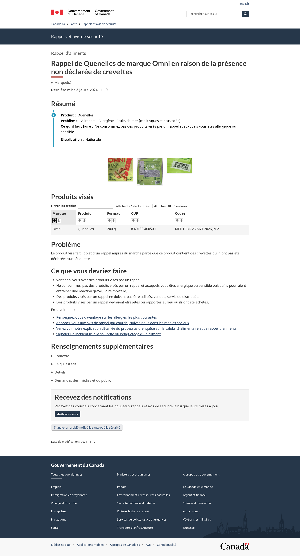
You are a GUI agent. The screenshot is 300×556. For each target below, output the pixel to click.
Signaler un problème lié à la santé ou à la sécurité (87, 427)
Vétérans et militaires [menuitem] (197, 519)
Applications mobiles (90, 545)
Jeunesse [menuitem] (189, 528)
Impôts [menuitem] (121, 487)
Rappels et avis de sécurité (99, 24)
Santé (73, 24)
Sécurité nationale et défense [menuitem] (136, 503)
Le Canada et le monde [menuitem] (198, 487)
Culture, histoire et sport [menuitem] (133, 511)
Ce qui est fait (65, 364)
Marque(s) (63, 82)
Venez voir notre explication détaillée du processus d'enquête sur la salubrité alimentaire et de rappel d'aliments (146, 328)
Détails (60, 372)
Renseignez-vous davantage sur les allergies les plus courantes (106, 317)
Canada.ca (58, 24)
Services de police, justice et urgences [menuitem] (141, 519)
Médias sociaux (61, 545)
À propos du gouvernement (201, 474)
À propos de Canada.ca (125, 545)
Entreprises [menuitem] (58, 511)
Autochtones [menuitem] (191, 511)
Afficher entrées (170, 206)
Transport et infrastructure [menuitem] (135, 528)
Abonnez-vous (69, 414)
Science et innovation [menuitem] (197, 503)
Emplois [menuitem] (56, 487)
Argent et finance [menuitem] (194, 495)
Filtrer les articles (63, 206)
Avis (148, 545)
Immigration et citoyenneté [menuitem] (69, 495)
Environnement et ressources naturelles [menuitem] (143, 495)
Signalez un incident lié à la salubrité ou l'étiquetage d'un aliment (108, 334)
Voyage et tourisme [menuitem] (64, 503)
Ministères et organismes (134, 474)
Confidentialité (166, 545)
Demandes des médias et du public (83, 380)
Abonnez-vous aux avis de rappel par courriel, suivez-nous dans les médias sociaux (122, 322)
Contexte (62, 356)
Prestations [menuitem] (58, 519)
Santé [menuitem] (55, 528)
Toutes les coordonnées (66, 474)
